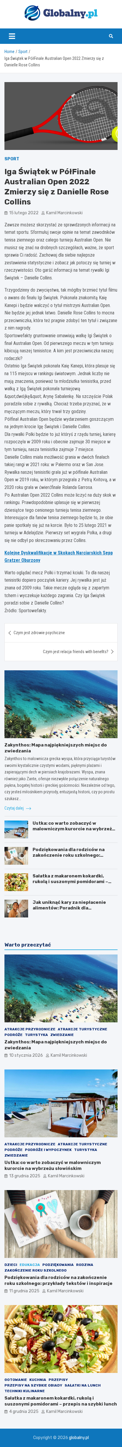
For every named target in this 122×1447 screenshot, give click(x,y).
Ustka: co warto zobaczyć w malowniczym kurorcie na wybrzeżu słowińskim (74, 829)
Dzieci (10, 1265)
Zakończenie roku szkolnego (35, 1270)
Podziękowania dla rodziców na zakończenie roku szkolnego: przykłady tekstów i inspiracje (69, 855)
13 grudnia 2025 (24, 1176)
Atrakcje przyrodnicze (29, 1029)
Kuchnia (37, 1380)
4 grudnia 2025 (23, 1411)
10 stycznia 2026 (26, 1055)
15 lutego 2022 (23, 212)
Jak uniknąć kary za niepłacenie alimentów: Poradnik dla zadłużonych (69, 908)
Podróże (13, 1035)
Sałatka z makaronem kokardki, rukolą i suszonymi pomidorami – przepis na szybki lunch (70, 881)
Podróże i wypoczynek (48, 1150)
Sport (11, 159)
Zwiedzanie (62, 1035)
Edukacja (30, 1265)
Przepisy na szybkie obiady (33, 1385)
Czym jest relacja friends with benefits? (75, 651)
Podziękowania (58, 1265)
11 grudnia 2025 (24, 1290)
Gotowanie (15, 1380)
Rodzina (84, 1265)
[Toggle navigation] (12, 36)
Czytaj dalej (14, 808)
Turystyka (36, 1035)
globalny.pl (79, 1437)
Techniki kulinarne (24, 1391)
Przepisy (58, 1380)
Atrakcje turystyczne (82, 1029)
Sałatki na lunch (83, 1385)
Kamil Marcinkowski (64, 212)
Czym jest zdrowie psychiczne (39, 632)
